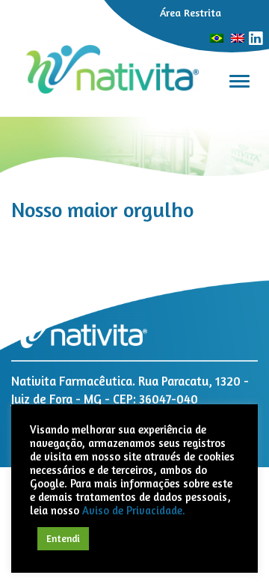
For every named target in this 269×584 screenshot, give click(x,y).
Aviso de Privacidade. (133, 510)
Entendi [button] (63, 538)
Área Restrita (190, 12)
